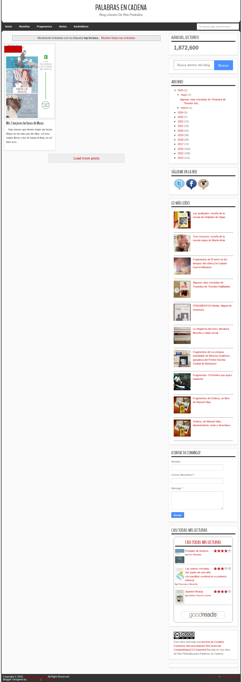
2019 (181, 135)
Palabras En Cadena (121, 7)
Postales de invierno (196, 550)
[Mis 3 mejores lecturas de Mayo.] (29, 81)
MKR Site (47, 679)
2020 (181, 130)
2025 (181, 90)
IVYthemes (33, 679)
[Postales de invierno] (179, 562)
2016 (181, 148)
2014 (181, 157)
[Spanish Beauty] (179, 603)
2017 (181, 144)
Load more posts (86, 158)
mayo (184, 94)
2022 (181, 121)
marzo (185, 107)
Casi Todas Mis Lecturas (203, 542)
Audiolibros (81, 26)
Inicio (8, 26)
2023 (181, 117)
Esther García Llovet (200, 595)
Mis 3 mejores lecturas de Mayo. (25, 123)
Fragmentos (44, 26)
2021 (181, 125)
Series (63, 26)
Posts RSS (212, 676)
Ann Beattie (194, 554)
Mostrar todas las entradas (118, 38)
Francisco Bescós (188, 584)
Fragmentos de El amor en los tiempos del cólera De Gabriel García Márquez (210, 263)
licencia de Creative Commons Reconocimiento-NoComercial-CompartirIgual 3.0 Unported (199, 645)
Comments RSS (230, 676)
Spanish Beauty (194, 591)
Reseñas (24, 26)
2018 (181, 139)
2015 (181, 153)
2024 (181, 112)
